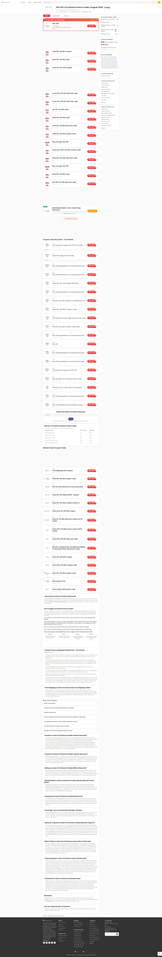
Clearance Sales (77, 933)
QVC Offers (103, 95)
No (113, 49)
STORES (29, 2)
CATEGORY (23, 2)
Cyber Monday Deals (78, 924)
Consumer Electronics (94, 932)
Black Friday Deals (78, 922)
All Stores (60, 939)
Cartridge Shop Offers (106, 125)
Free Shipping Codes (78, 931)
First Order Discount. (78, 946)
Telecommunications (94, 939)
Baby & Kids (91, 924)
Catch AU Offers (105, 119)
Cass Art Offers (104, 123)
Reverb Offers (104, 87)
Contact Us (60, 924)
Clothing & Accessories (94, 930)
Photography (92, 935)
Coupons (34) (56, 15)
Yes (105, 49)
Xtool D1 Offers (104, 83)
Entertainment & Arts (52, 916)
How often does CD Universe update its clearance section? (58, 730)
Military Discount (77, 939)
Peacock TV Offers (105, 97)
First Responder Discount (79, 943)
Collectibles (91, 941)
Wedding (91, 943)
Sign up (70, 418)
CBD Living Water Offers (106, 113)
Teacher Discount (78, 937)
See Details (46, 249)
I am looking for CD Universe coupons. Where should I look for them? (60, 721)
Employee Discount (78, 941)
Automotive (92, 922)
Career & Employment (94, 937)
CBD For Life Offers (105, 111)
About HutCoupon (62, 922)
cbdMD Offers (104, 109)
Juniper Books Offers (105, 89)
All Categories (61, 941)
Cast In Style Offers (105, 121)
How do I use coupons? (49, 703)
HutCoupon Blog (62, 928)
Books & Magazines (93, 928)
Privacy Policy (61, 926)
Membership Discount (79, 944)
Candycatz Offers (105, 85)
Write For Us (61, 930)
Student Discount (78, 935)
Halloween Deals (77, 926)
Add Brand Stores (62, 937)
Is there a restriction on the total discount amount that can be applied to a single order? (65, 716)
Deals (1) (66, 15)
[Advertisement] (69, 40)
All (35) (46, 15)
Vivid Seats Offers (105, 91)
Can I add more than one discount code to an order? (56, 726)
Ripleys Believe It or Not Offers (107, 93)
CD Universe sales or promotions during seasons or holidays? (59, 707)
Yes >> (116, 34)
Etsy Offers (103, 99)
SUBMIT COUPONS (38, 2)
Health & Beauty (93, 926)
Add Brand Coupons (62, 935)
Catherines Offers (105, 117)
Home (45, 916)
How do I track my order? (50, 712)
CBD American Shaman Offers (108, 115)
